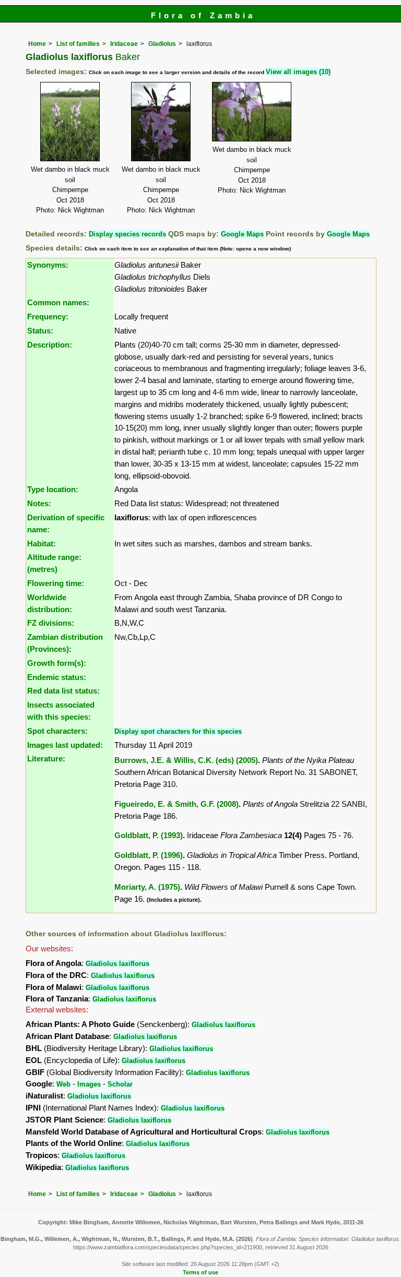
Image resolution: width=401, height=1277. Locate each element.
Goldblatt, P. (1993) (148, 835)
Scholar (120, 1084)
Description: (49, 344)
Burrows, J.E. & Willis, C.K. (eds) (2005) (186, 760)
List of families (78, 43)
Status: (40, 330)
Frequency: (47, 316)
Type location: (52, 489)
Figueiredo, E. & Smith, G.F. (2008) (176, 803)
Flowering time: (55, 583)
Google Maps (242, 234)
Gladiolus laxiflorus (117, 964)
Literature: (46, 758)
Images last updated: (65, 745)
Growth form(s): (56, 663)
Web (63, 1084)
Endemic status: (56, 677)
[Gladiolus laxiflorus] (70, 120)
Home (37, 43)
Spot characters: (57, 730)
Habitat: (41, 543)
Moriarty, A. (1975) (147, 886)
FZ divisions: (50, 622)
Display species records (127, 234)
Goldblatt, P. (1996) (148, 855)
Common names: (58, 302)
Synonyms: (47, 264)
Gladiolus (162, 43)
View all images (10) (298, 72)
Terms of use (200, 1272)
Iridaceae (124, 43)
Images (89, 1084)
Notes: (39, 503)
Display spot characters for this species (178, 731)
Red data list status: (63, 690)
